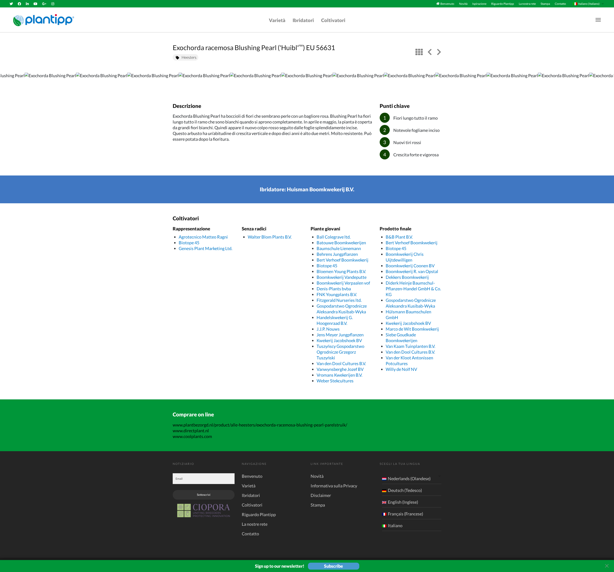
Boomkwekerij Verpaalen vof (343, 283)
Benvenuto (447, 3)
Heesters (189, 57)
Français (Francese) (405, 513)
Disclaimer (321, 495)
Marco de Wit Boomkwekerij (412, 329)
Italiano (395, 525)
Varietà (277, 20)
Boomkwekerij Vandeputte (341, 277)
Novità (463, 3)
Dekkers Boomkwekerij (407, 277)
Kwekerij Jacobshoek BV (339, 340)
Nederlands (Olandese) (409, 478)
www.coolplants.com (192, 436)
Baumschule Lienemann (339, 248)
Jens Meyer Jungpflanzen (340, 334)
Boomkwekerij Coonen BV (410, 265)
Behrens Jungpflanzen (337, 254)
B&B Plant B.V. (399, 236)
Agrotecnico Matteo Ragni (203, 236)
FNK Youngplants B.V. (337, 294)
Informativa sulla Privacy (334, 485)
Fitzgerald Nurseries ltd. (339, 300)
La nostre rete (254, 524)
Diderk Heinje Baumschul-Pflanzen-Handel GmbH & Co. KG (413, 288)
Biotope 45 (189, 242)
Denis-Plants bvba (334, 288)
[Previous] (7, 82)
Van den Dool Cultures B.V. (341, 363)
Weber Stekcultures (335, 380)
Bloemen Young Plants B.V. (341, 271)
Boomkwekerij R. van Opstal (412, 271)
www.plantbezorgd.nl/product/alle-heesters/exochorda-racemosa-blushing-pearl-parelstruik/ (260, 424)
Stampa (545, 4)
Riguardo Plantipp (502, 4)
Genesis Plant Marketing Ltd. (205, 248)
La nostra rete (527, 4)
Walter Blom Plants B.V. (270, 236)
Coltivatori (333, 20)
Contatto (560, 4)
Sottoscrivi (203, 494)
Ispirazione (479, 3)
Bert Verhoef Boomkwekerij (342, 260)
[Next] (606, 82)
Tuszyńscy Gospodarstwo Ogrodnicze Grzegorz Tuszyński (340, 352)
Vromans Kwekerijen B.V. (339, 375)
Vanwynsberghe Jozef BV (340, 369)
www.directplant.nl (191, 430)
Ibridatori (303, 20)
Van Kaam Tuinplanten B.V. (410, 346)
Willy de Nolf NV (401, 369)
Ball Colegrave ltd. (334, 236)
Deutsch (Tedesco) (405, 490)
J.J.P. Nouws (328, 329)
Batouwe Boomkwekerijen (341, 242)
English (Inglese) (403, 502)
